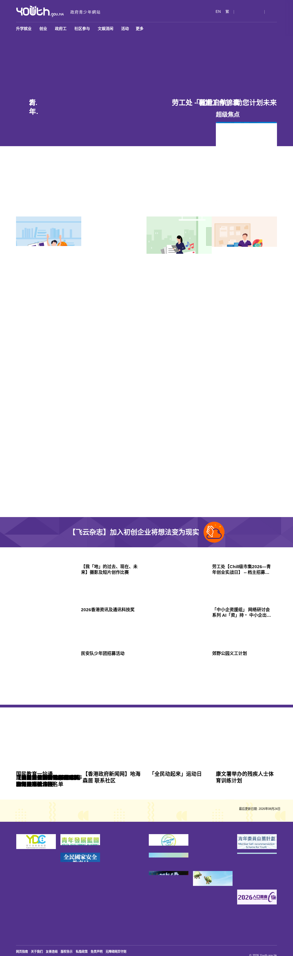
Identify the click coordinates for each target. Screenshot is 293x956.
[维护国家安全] (146, 748)
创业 (43, 28)
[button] (235, 11)
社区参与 (82, 28)
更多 (140, 28)
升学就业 (24, 28)
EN (213, 11)
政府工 (61, 28)
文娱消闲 (105, 28)
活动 (125, 28)
